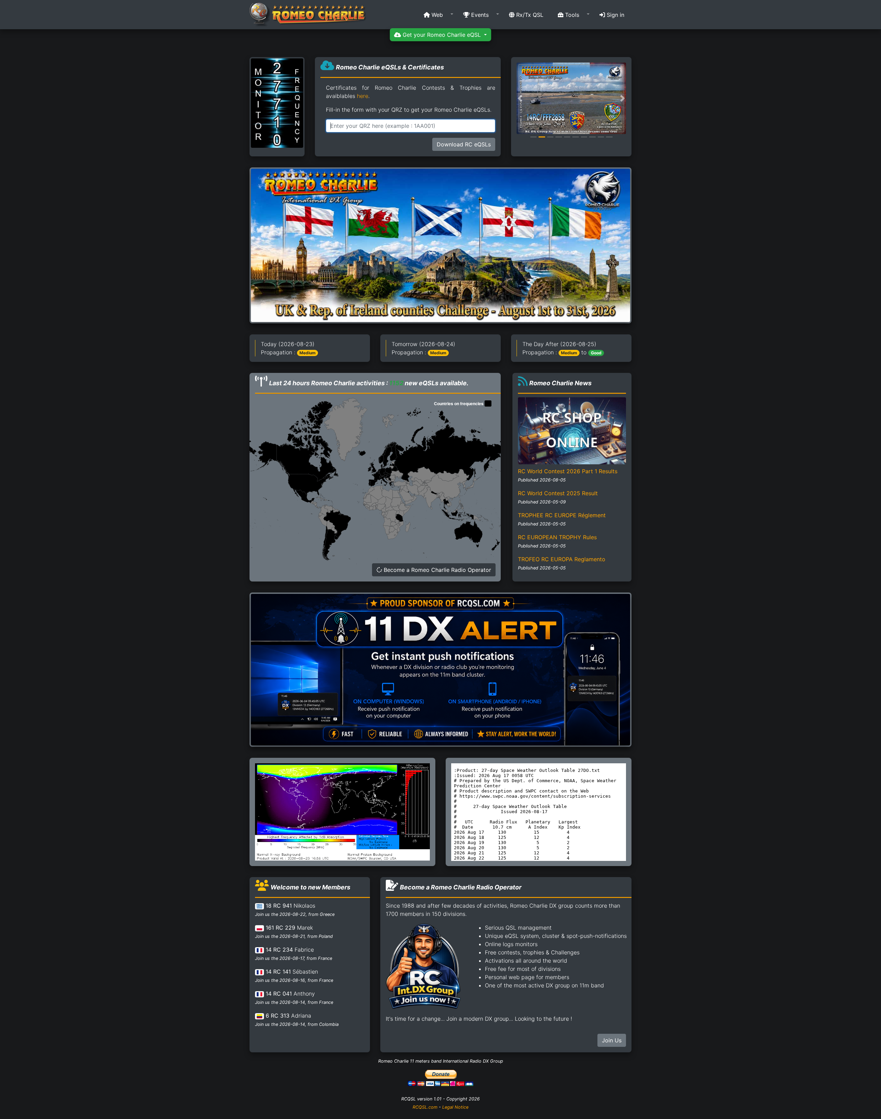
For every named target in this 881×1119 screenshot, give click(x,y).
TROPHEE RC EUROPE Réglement (562, 515)
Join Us (612, 1040)
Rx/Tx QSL (528, 14)
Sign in (614, 14)
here (362, 95)
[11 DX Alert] (440, 669)
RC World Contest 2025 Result (558, 493)
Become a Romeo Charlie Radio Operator (436, 569)
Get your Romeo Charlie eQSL (441, 34)
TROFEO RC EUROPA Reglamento (561, 559)
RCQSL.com (425, 1107)
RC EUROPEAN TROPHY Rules (557, 537)
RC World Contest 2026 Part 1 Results (567, 471)
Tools (571, 14)
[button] (436, 14)
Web (436, 14)
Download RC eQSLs (464, 144)
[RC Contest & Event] (440, 245)
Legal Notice (455, 1107)
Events (479, 14)
